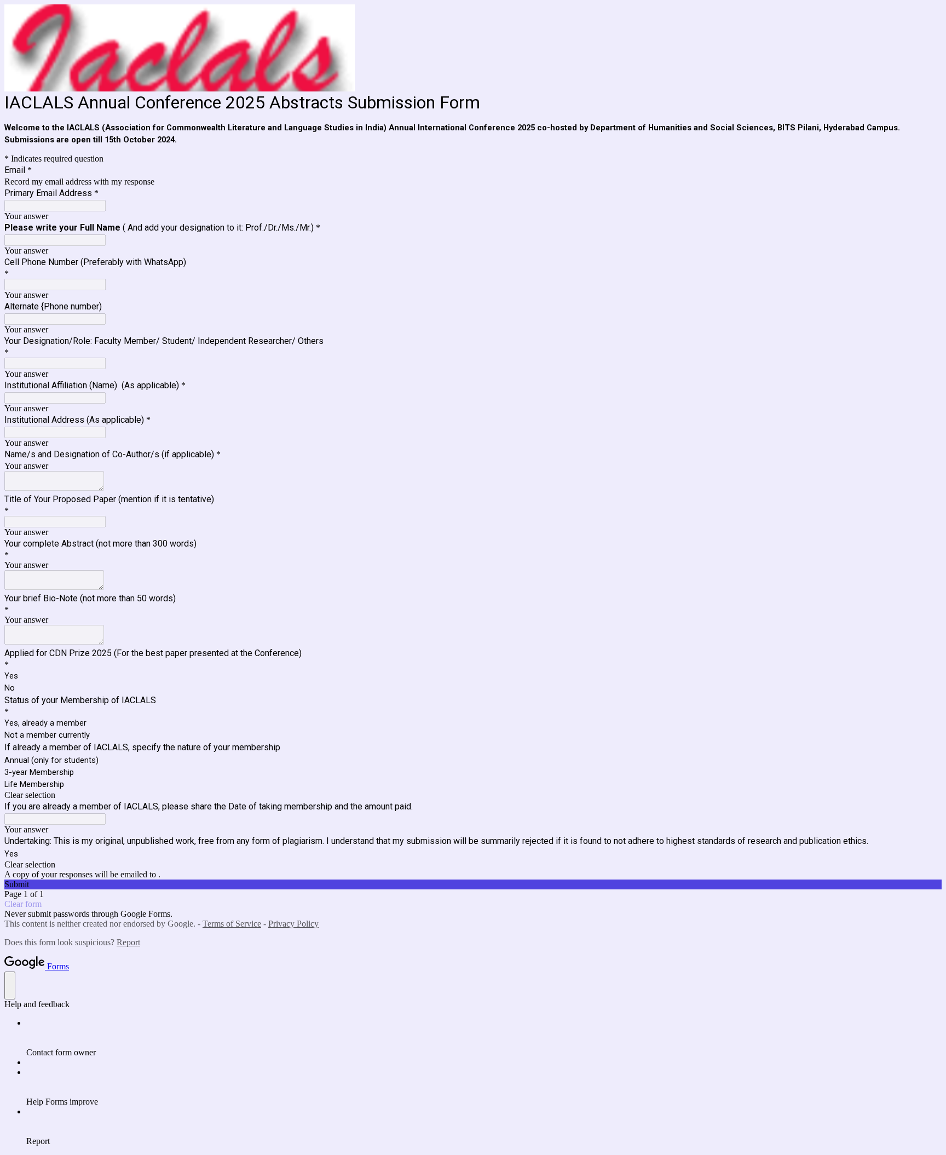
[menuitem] (484, 1038)
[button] (473, 795)
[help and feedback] (9, 985)
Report (128, 942)
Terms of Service (232, 923)
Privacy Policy (293, 923)
